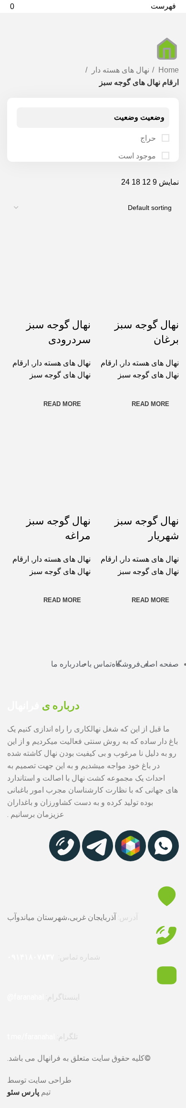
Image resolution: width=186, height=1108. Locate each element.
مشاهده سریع (167, 306)
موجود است (138, 156)
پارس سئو (23, 1092)
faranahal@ (25, 997)
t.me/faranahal (31, 1036)
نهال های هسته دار (119, 70)
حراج (149, 138)
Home (167, 70)
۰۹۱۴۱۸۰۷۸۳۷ (30, 957)
